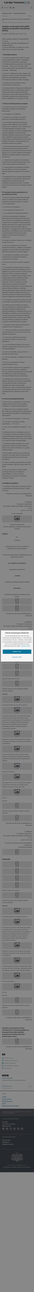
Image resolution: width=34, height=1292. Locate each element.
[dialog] (17, 646)
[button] (17, 657)
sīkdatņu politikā (25, 646)
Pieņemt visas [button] (17, 651)
